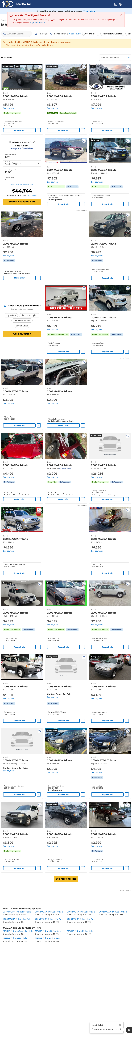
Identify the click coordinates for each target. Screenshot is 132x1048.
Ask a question (22, 333)
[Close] (120, 1025)
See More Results (66, 878)
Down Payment (10, 170)
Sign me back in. (38, 22)
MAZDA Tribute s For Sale (47, 938)
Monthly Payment (11, 154)
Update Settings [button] (32, 195)
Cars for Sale (6, 20)
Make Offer (19, 278)
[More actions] (39, 130)
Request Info (19, 130)
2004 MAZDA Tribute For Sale (81, 911)
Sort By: (104, 57)
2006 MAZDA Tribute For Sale (49, 911)
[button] (115, 4)
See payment (8, 108)
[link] (72, 186)
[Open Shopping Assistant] (129, 1030)
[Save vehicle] (40, 67)
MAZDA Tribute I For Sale (15, 938)
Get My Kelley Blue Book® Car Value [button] (22, 184)
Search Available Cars (22, 201)
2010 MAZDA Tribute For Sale (17, 911)
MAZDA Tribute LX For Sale (48, 931)
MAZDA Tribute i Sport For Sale (18, 931)
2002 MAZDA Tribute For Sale (113, 911)
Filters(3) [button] (43, 33)
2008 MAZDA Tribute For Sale (17, 919)
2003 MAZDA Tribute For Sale (81, 919)
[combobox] (16, 34)
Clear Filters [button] (75, 33)
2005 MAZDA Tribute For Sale (49, 919)
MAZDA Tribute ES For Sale (80, 931)
